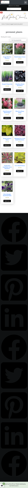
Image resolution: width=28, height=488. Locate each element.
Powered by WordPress (9, 484)
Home (3, 24)
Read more (19, 62)
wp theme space (13, 485)
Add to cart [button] (7, 63)
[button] (14, 229)
